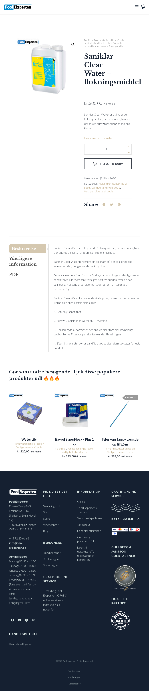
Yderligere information (23, 261)
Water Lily (29, 439)
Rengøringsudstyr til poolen (29, 443)
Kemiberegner (52, 552)
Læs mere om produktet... (99, 138)
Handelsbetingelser (21, 644)
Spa (45, 512)
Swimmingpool (51, 506)
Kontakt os (83, 524)
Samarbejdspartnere (89, 518)
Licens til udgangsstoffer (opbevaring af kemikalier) (86, 553)
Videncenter (51, 524)
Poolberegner (51, 559)
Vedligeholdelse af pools (113, 40)
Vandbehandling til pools (98, 43)
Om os (81, 501)
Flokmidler (118, 43)
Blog (45, 531)
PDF (13, 274)
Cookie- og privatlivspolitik (85, 539)
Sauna (47, 518)
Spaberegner (51, 565)
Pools (96, 40)
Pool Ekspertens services (87, 510)
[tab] (28, 248)
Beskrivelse (24, 248)
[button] (73, 44)
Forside (87, 40)
